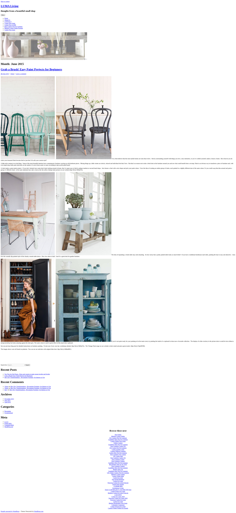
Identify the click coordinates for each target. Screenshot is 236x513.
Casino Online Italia (118, 476)
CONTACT (8, 21)
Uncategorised (8, 413)
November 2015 (9, 399)
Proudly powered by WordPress (10, 511)
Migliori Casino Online (118, 436)
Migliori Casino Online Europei (13, 28)
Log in (6, 422)
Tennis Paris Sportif (118, 484)
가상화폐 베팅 (118, 486)
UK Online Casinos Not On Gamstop (118, 473)
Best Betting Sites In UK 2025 (118, 464)
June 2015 (7, 400)
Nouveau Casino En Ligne (118, 500)
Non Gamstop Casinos (118, 461)
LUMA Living (9, 6)
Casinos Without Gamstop (118, 451)
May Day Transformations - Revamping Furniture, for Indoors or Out (24, 377)
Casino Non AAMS (10, 25)
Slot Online (118, 434)
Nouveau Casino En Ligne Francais (118, 483)
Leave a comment (21, 74)
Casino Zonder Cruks (118, 449)
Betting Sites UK (118, 469)
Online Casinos (118, 443)
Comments (9, 425)
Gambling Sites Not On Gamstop (118, 439)
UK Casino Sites (118, 456)
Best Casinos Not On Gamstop (13, 26)
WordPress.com (38, 511)
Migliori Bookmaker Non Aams (118, 503)
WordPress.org (8, 427)
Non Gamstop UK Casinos (118, 454)
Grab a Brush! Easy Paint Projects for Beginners (31, 69)
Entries (8, 423)
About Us (7, 20)
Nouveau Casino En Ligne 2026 (118, 498)
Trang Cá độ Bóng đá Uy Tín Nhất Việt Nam (118, 489)
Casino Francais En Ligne (118, 506)
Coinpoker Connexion (118, 505)
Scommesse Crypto (118, 488)
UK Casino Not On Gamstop (118, 448)
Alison (12, 74)
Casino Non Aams (9, 23)
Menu (2, 15)
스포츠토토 (118, 495)
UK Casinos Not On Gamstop (118, 438)
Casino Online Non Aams (118, 441)
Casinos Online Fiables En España (118, 508)
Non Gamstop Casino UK (118, 446)
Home (6, 18)
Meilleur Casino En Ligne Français (118, 493)
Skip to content (5, 1)
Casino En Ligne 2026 (118, 496)
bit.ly (5, 390)
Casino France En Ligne (118, 491)
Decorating (7, 411)
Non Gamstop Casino (118, 459)
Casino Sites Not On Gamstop (118, 453)
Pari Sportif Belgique (118, 479)
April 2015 (7, 402)
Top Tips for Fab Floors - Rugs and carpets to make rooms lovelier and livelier (27, 374)
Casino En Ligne (118, 478)
